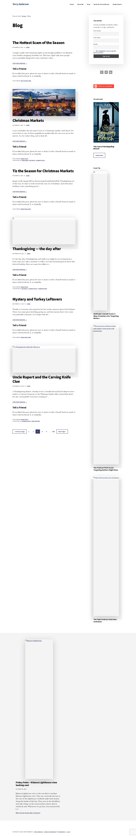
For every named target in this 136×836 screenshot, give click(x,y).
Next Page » (62, 432)
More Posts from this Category (28, 813)
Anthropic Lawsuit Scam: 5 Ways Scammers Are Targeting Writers (106, 316)
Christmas (25, 160)
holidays (32, 160)
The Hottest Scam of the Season (38, 42)
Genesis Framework (50, 832)
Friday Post (24, 158)
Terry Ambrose (20, 4)
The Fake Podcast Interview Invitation (105, 620)
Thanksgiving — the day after (36, 248)
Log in (68, 832)
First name (97, 31)
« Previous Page (20, 432)
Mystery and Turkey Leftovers (37, 299)
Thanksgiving (42, 288)
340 (53, 431)
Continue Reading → (19, 63)
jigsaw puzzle (40, 160)
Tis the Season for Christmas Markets (43, 170)
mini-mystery (36, 421)
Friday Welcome (26, 209)
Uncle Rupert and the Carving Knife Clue (41, 379)
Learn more (99, 155)
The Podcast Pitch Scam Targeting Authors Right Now (105, 469)
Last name (96, 37)
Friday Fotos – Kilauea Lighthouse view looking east (36, 784)
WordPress (61, 832)
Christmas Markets (28, 120)
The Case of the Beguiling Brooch (103, 147)
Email (95, 44)
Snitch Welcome (26, 80)
